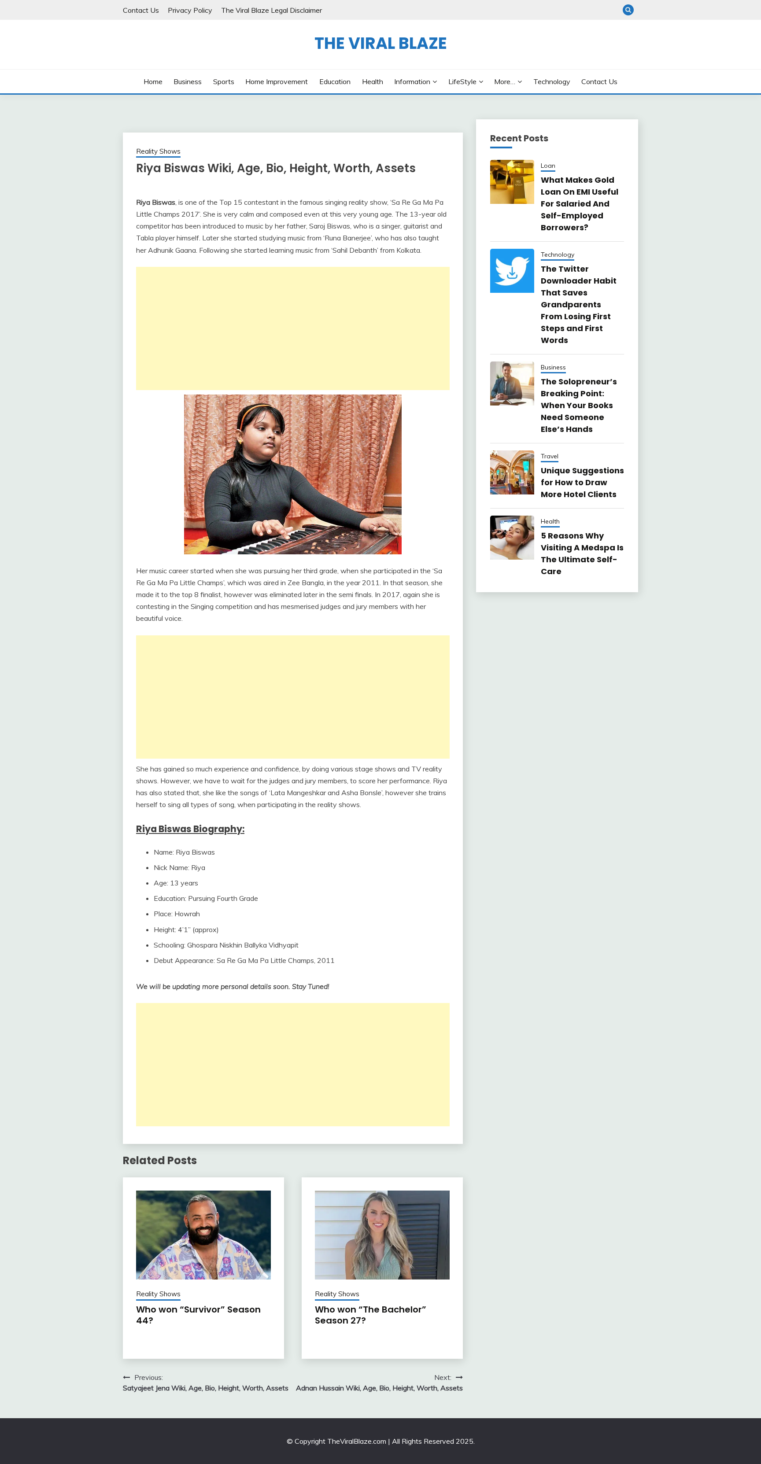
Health (372, 81)
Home (153, 81)
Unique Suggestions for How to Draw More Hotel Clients (582, 482)
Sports (223, 81)
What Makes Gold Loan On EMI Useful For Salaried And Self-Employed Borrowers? (579, 203)
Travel (549, 456)
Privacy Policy (190, 10)
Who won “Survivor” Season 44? (198, 1315)
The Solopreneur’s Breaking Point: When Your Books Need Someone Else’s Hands (579, 405)
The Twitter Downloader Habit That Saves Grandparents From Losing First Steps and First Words (579, 304)
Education (335, 81)
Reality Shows (158, 151)
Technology (551, 81)
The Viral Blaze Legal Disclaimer (271, 10)
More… (504, 81)
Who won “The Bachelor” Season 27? (370, 1315)
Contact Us (141, 10)
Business (188, 81)
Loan (548, 166)
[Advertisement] (293, 328)
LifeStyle (462, 81)
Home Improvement (276, 81)
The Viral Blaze (380, 43)
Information (412, 81)
